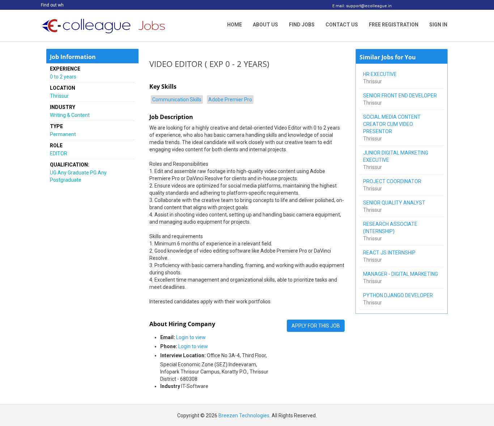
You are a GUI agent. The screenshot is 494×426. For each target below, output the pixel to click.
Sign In (438, 25)
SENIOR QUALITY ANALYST (394, 203)
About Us (265, 25)
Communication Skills (176, 99)
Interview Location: (183, 355)
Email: (167, 337)
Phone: (168, 346)
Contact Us (341, 25)
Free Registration (393, 25)
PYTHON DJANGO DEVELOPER (398, 295)
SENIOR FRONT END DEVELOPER (400, 95)
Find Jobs (302, 25)
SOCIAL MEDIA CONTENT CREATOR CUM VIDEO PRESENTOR (392, 124)
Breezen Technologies (243, 415)
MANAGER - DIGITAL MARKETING (401, 274)
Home (234, 25)
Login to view (191, 337)
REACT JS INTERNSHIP (390, 253)
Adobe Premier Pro (230, 99)
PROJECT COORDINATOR (392, 181)
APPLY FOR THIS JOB (315, 326)
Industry (170, 386)
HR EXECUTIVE (380, 74)
